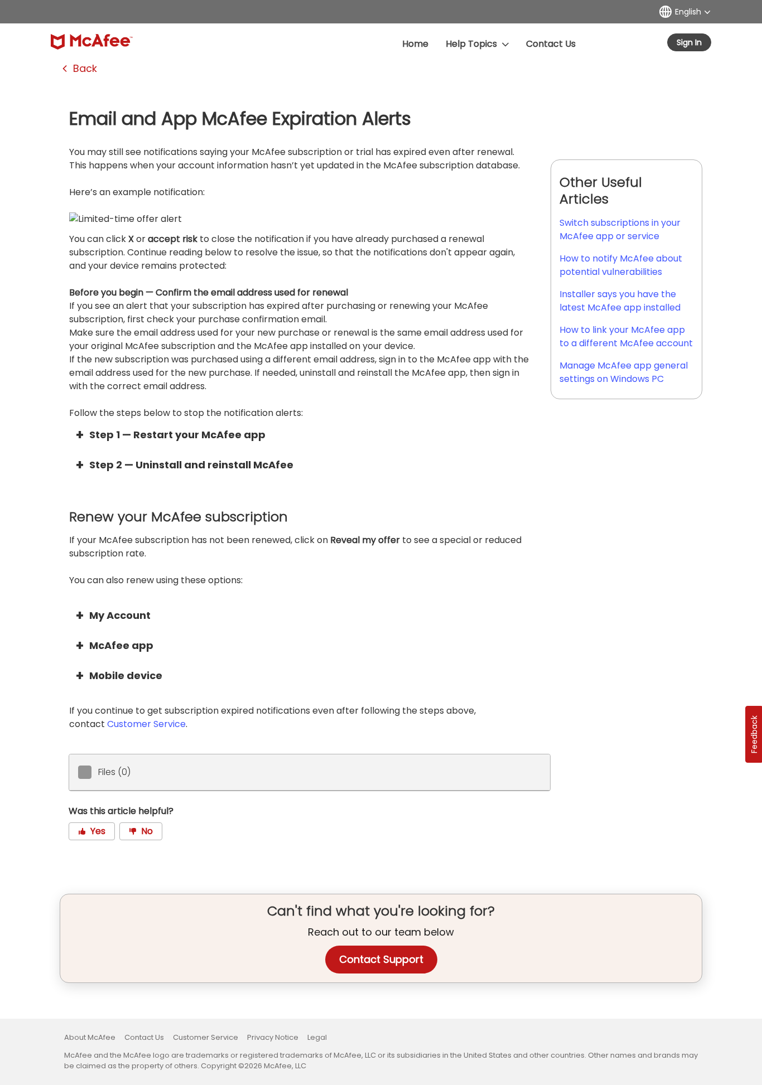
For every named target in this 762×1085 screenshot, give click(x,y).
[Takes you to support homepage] (92, 41)
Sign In (689, 42)
